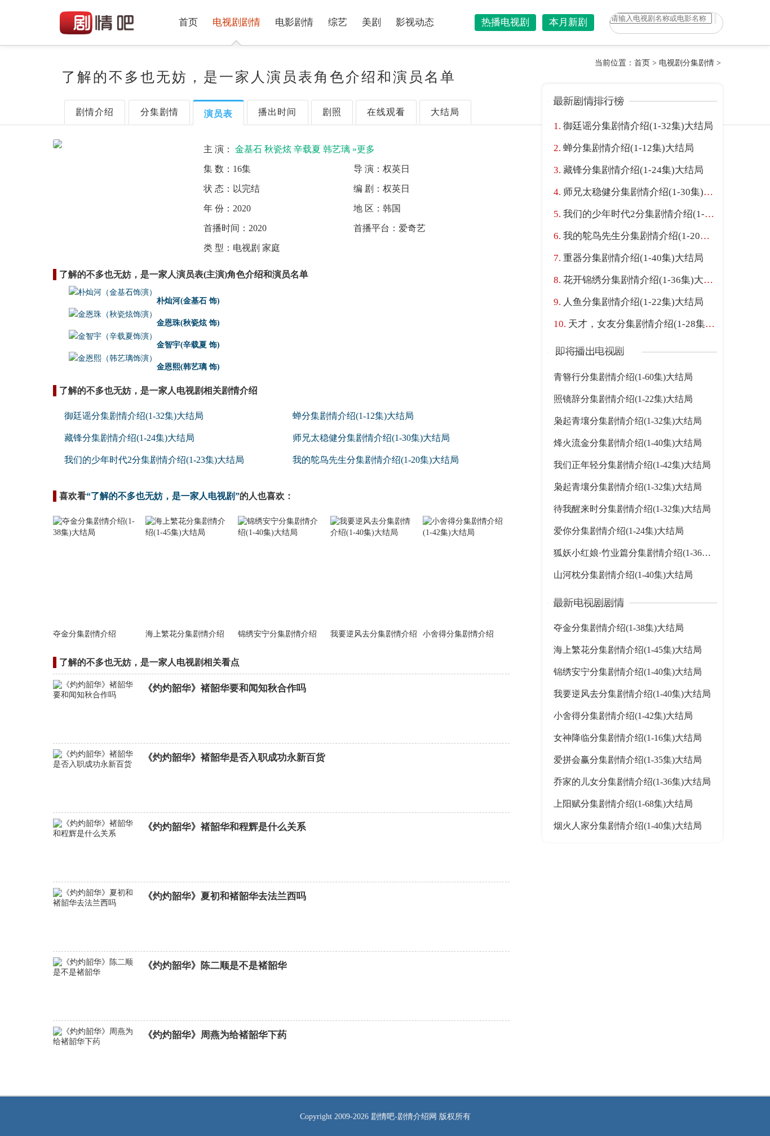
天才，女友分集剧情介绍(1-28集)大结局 (652, 324)
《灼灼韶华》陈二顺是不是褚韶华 (215, 965)
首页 (188, 22)
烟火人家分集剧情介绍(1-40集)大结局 (628, 825)
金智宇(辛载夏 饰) (188, 345)
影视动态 (415, 22)
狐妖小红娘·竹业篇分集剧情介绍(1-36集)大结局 (647, 553)
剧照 (332, 112)
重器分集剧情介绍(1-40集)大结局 (633, 258)
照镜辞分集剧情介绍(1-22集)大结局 (623, 399)
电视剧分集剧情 (686, 63)
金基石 (248, 149)
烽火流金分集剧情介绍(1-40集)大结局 (628, 443)
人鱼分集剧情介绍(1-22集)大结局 (633, 302)
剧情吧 (383, 1116)
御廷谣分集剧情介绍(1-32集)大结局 (133, 416)
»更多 (363, 149)
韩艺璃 (336, 149)
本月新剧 (568, 22)
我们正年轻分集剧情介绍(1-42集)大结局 (632, 465)
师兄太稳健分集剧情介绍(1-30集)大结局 (371, 438)
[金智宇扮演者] (105, 336)
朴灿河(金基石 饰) (188, 301)
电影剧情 (294, 22)
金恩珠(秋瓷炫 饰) (188, 323)
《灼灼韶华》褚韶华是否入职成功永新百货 (234, 757)
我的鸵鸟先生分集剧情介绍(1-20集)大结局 (376, 460)
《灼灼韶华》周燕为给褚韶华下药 (215, 1034)
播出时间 (277, 112)
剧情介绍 (95, 112)
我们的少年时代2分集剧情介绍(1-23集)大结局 (154, 460)
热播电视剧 (505, 22)
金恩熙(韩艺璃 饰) (188, 367)
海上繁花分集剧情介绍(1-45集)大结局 (628, 650)
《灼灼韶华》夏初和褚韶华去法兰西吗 (224, 896)
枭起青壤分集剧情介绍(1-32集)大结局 (628, 421)
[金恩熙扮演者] (105, 358)
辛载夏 (307, 149)
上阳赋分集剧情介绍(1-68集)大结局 (623, 803)
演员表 (218, 113)
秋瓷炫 (277, 149)
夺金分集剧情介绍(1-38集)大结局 (619, 628)
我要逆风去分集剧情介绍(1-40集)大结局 (632, 694)
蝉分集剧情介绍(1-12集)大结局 (353, 416)
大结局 (445, 112)
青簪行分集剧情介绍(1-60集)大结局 (623, 377)
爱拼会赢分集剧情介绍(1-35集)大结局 (628, 759)
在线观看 (386, 112)
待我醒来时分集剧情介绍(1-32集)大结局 (632, 509)
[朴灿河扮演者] (105, 292)
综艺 (337, 22)
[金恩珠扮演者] (105, 314)
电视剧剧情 (236, 22)
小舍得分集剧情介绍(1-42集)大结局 (623, 716)
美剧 (371, 22)
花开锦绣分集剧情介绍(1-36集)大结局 (643, 280)
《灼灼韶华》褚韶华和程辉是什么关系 (224, 826)
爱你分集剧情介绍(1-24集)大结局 (619, 531)
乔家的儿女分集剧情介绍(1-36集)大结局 (632, 781)
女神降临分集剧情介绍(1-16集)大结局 (628, 737)
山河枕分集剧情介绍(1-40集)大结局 (623, 575)
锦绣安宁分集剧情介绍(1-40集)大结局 (628, 672)
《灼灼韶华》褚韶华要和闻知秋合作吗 (224, 688)
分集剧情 (159, 112)
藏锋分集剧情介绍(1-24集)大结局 (129, 438)
